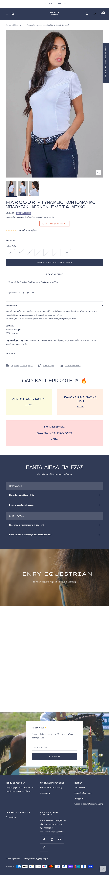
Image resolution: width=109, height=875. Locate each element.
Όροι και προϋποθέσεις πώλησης (89, 804)
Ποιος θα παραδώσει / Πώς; (21, 495)
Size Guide (10, 240)
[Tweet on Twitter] (28, 293)
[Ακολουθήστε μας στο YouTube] (60, 839)
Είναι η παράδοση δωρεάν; (21, 505)
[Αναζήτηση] (13, 14)
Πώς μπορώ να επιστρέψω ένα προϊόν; (26, 525)
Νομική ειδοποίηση (83, 793)
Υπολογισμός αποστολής (35, 217)
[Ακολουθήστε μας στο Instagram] (52, 839)
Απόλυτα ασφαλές (73, 365)
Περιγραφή (11, 305)
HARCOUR (11, 353)
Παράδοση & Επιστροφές (22, 365)
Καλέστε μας (48, 365)
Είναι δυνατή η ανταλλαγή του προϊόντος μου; (30, 535)
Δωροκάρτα (45, 793)
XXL (66, 252)
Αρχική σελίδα (11, 25)
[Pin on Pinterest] (23, 293)
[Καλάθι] (101, 14)
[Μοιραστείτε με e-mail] (33, 293)
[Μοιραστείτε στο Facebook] (19, 293)
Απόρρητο (79, 798)
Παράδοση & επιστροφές (51, 787)
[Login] (86, 14)
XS (20, 252)
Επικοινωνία (80, 787)
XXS (10, 252)
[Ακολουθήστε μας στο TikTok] (44, 847)
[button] (106, 63)
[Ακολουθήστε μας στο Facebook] (44, 839)
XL (56, 252)
